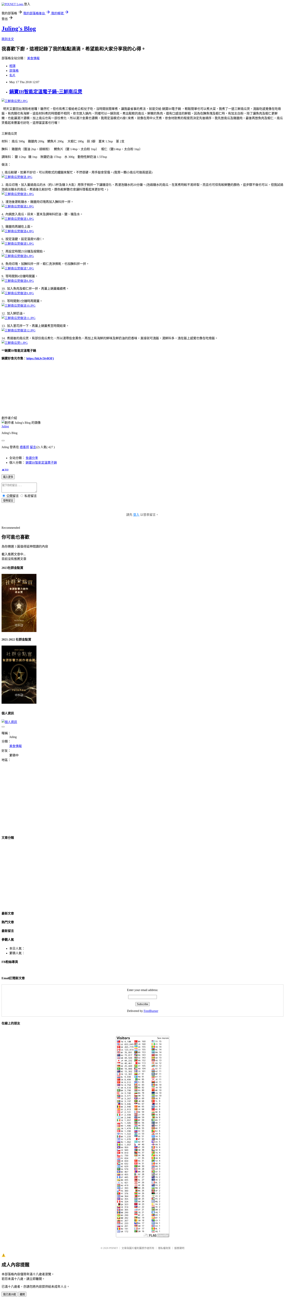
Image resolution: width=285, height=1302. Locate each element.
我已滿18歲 (9, 1294)
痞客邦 (24, 447)
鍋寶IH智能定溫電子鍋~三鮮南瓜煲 (45, 91)
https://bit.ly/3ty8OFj (40, 358)
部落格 (14, 70)
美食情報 (33, 58)
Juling (5, 426)
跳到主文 (8, 39)
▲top (5, 469)
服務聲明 (179, 1248)
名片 (12, 75)
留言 (33, 447)
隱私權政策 (164, 1248)
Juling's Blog (19, 28)
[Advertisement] (34, 801)
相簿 (12, 66)
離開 (22, 1294)
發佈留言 (8, 500)
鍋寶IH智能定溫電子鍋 (41, 462)
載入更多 (8, 476)
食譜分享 (32, 458)
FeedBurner (151, 1011)
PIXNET (113, 1248)
